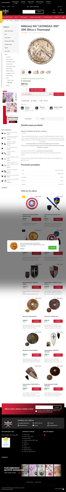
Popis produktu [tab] (28, 118)
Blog (13, 6)
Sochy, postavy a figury (10, 66)
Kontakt (8, 6)
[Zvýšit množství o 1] (26, 89)
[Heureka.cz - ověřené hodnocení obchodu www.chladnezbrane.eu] (6, 442)
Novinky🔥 (8, 57)
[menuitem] (8, 17)
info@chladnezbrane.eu (24, 423)
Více (6, 54)
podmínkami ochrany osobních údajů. (45, 411)
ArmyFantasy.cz (38, 482)
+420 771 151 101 (38, 423)
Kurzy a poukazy (9, 59)
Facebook (51, 423)
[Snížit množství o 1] (26, 91)
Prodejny (3, 6)
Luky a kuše (7, 51)
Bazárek (7, 85)
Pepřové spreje (9, 68)
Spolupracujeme (27, 447)
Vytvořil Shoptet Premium (59, 488)
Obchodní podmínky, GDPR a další (31, 440)
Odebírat (57, 407)
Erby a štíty (9, 82)
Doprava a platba (27, 438)
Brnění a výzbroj (10, 80)
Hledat (39, 11)
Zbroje (7, 78)
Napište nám (26, 444)
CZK (60, 6)
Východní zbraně (8, 44)
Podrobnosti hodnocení (37, 32)
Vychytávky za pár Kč (10, 73)
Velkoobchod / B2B (28, 449)
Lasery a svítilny (9, 75)
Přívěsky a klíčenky (10, 71)
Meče (6, 34)
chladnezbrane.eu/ (23, 425)
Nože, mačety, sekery (9, 31)
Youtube (36, 425)
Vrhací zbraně (7, 37)
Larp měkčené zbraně (10, 61)
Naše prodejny (27, 434)
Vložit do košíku (38, 90)
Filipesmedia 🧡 (10, 489)
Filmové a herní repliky (9, 41)
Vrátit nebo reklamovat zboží (29, 451)
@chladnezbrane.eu (53, 425)
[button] (32, 222)
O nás (25, 445)
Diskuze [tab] (42, 118)
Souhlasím (53, 247)
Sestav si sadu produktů (29, 436)
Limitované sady (9, 64)
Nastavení (22, 248)
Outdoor (6, 47)
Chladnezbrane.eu (29, 482)
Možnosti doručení (27, 81)
